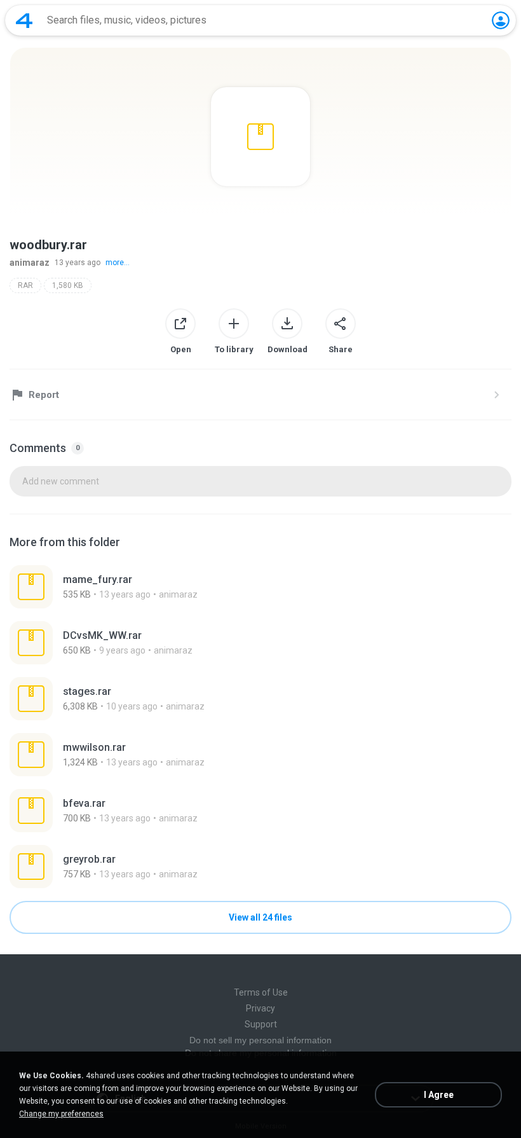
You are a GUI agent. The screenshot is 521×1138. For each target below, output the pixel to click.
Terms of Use (261, 992)
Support (261, 1024)
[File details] (260, 586)
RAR (25, 285)
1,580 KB (67, 285)
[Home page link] (24, 20)
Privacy (260, 1008)
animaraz (30, 262)
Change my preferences (61, 1113)
